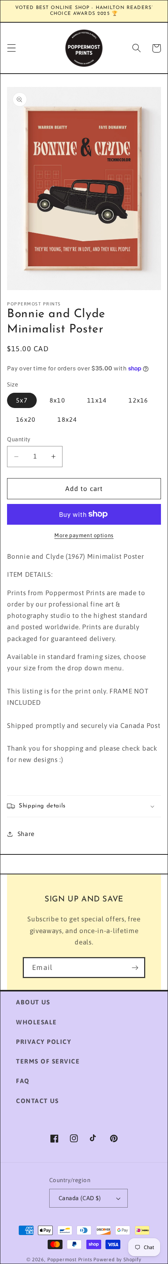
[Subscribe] (135, 967)
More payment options (84, 535)
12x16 (138, 400)
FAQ (23, 1080)
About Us (33, 1002)
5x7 (21, 400)
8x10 (57, 400)
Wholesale (36, 1022)
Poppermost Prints (69, 1259)
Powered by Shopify (117, 1259)
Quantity (18, 439)
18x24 (67, 419)
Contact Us (37, 1100)
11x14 (97, 400)
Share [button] (26, 833)
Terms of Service (48, 1061)
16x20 (26, 419)
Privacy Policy (43, 1041)
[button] (11, 48)
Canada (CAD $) (80, 1198)
